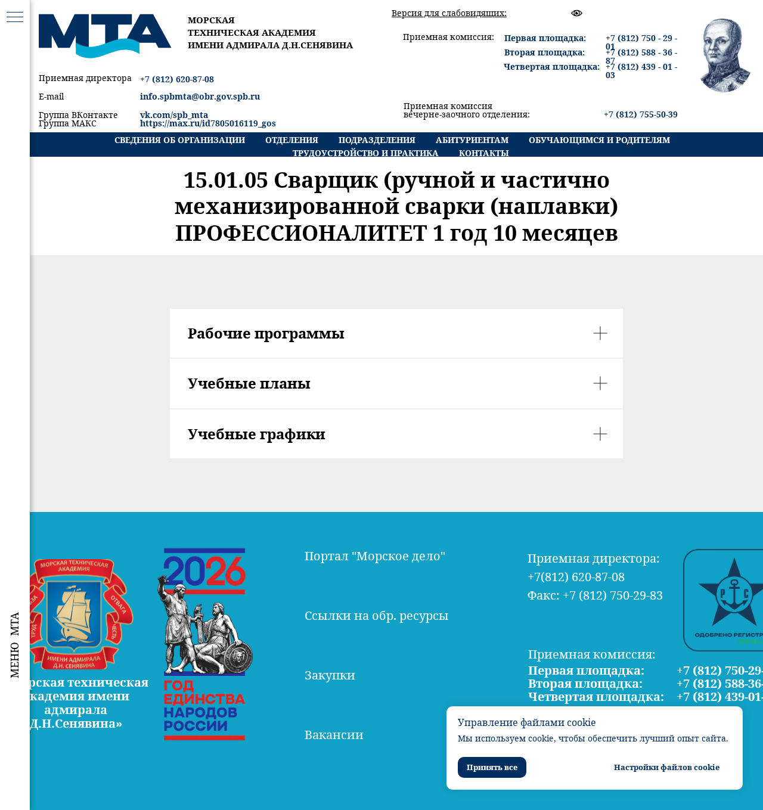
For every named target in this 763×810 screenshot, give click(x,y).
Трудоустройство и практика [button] (366, 153)
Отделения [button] (291, 139)
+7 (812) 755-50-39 (641, 114)
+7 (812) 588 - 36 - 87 (641, 56)
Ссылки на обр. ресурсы (377, 615)
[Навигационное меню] (15, 18)
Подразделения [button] (377, 139)
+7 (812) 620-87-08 (177, 79)
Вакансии (334, 735)
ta (204, 114)
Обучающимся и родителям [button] (599, 139)
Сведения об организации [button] (179, 139)
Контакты (484, 153)
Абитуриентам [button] (472, 139)
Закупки (330, 675)
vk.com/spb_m (170, 114)
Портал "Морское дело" (375, 556)
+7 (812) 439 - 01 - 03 (641, 70)
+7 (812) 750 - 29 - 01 (641, 42)
